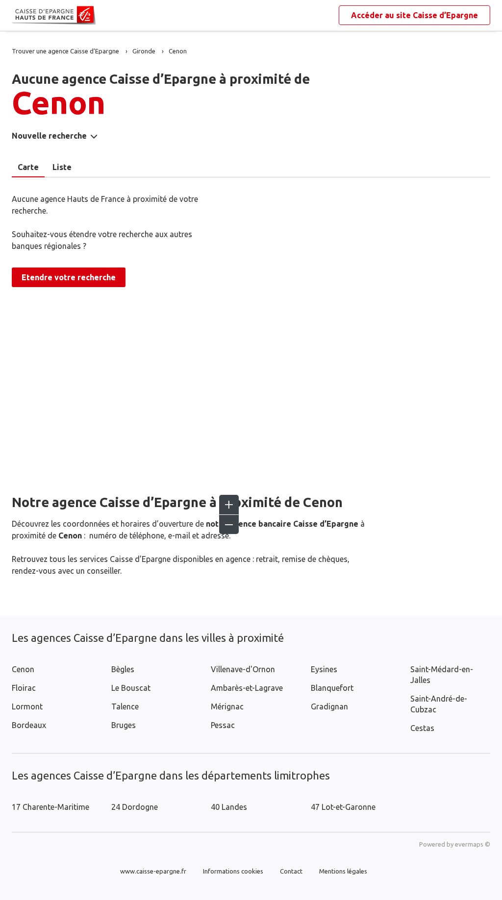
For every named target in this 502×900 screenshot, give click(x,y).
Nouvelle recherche (49, 135)
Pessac (223, 725)
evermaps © (472, 844)
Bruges (123, 725)
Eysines (324, 669)
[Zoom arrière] (229, 524)
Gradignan (329, 706)
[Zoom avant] (229, 504)
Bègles (122, 669)
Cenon (23, 669)
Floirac (24, 687)
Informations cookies (233, 871)
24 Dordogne (134, 807)
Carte (28, 167)
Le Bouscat (131, 687)
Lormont (27, 706)
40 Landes (229, 807)
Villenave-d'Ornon (243, 669)
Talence (125, 706)
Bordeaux (29, 725)
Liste (62, 167)
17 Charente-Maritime (50, 807)
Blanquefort (332, 687)
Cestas (422, 728)
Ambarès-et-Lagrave (247, 687)
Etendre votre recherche (69, 277)
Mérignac (227, 706)
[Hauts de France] (19, 15)
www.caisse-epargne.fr (153, 871)
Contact (291, 871)
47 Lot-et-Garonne (343, 807)
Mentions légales (343, 871)
